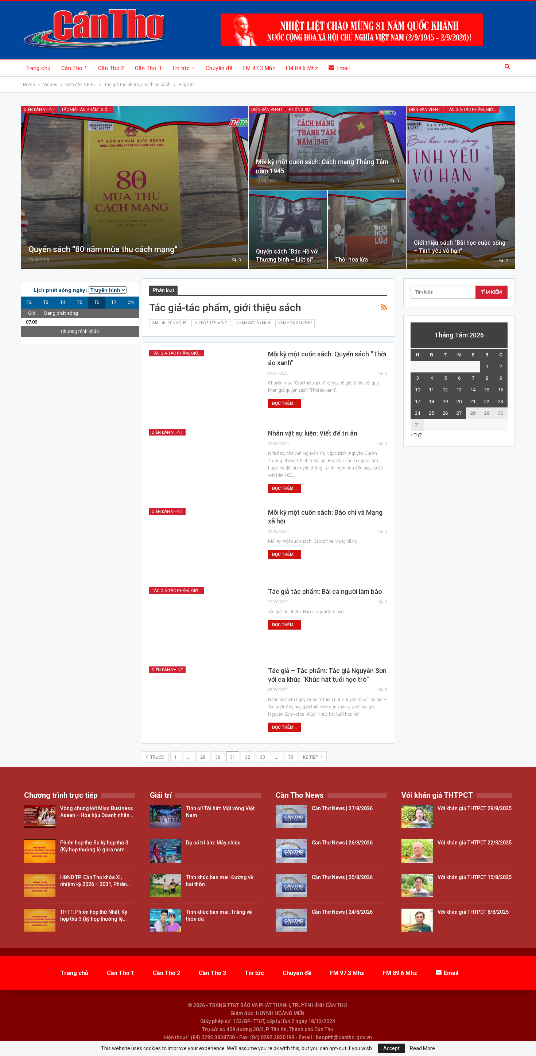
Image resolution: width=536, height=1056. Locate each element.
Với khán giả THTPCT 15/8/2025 (475, 877)
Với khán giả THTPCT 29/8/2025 (475, 808)
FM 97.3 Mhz (259, 68)
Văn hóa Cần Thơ (295, 323)
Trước (156, 757)
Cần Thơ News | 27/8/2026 (342, 808)
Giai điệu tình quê (169, 323)
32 (247, 757)
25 (431, 413)
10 (417, 389)
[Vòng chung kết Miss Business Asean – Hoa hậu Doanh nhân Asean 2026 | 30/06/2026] (39, 816)
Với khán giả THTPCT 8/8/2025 (473, 912)
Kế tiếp (311, 757)
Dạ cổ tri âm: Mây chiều (213, 843)
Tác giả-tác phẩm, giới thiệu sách (87, 109)
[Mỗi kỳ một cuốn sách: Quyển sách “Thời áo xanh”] (204, 385)
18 (431, 401)
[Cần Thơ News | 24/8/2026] (291, 920)
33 (262, 757)
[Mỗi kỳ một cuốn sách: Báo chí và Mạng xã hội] (204, 543)
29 (202, 757)
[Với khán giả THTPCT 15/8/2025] (417, 885)
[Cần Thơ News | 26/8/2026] (291, 851)
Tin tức (181, 68)
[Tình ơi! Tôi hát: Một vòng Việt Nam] (165, 816)
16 (500, 389)
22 (486, 401)
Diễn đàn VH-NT (39, 109)
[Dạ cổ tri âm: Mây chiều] (165, 851)
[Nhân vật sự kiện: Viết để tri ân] (204, 464)
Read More (422, 1048)
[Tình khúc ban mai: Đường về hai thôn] (165, 885)
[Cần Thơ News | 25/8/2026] (291, 885)
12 (445, 389)
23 (500, 401)
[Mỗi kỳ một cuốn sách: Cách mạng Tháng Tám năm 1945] (327, 148)
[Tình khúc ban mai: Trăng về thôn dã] (165, 920)
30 (217, 757)
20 (459, 401)
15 (486, 389)
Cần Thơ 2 (111, 68)
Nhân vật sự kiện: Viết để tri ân (312, 433)
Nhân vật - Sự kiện (253, 323)
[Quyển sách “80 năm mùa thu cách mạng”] (134, 188)
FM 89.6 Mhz (302, 68)
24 (417, 413)
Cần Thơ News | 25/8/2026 (342, 877)
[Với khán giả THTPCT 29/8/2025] (417, 816)
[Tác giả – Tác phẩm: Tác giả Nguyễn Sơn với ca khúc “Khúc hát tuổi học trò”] (204, 701)
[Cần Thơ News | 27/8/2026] (291, 816)
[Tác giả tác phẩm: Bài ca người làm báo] (204, 622)
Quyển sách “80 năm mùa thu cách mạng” (103, 249)
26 (445, 413)
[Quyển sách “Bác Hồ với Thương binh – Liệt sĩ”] (288, 230)
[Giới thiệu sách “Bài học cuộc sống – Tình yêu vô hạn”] (461, 188)
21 (472, 401)
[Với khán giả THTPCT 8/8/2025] (417, 920)
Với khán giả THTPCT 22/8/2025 (475, 843)
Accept (391, 1048)
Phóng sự (299, 109)
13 (459, 389)
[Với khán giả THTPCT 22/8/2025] (417, 851)
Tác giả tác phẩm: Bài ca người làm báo (325, 591)
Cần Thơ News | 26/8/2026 (342, 843)
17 (417, 401)
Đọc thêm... (284, 403)
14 (472, 389)
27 (459, 413)
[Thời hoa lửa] (367, 230)
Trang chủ (38, 68)
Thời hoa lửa (351, 259)
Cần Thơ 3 (148, 68)
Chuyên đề (219, 68)
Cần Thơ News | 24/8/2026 (342, 912)
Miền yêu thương (211, 323)
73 (290, 757)
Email (343, 68)
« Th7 (416, 435)
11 (431, 389)
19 (445, 401)
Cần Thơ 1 (74, 68)
